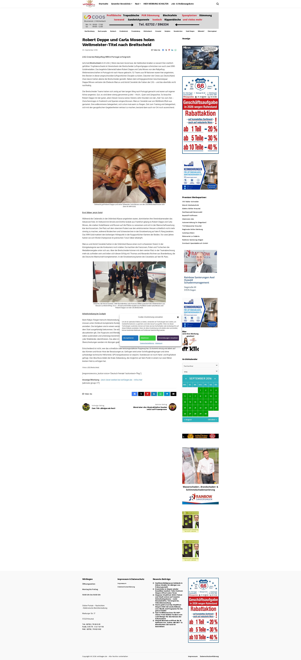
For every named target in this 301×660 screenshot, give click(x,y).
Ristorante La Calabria (190, 236)
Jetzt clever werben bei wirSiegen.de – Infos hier (121, 380)
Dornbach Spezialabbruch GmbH (195, 243)
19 (185, 408)
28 (195, 414)
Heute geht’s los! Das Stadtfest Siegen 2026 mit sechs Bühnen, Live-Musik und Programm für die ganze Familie (168, 608)
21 (195, 408)
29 (200, 414)
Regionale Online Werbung (192, 229)
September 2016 (200, 378)
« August (188, 419)
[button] (178, 317)
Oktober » (212, 419)
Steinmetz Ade (188, 219)
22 (200, 408)
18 (216, 402)
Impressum (158, 343)
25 (216, 408)
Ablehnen (145, 338)
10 (211, 396)
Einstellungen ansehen (168, 338)
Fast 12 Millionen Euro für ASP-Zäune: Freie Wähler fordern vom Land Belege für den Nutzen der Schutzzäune (168, 615)
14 (195, 402)
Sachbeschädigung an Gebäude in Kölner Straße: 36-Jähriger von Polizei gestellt (168, 585)
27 (190, 414)
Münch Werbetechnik (190, 205)
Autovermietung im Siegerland (194, 222)
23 (206, 408)
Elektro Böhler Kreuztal (191, 208)
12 (185, 402)
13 (190, 402)
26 (185, 414)
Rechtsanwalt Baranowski (192, 212)
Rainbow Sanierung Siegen (192, 240)
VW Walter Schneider (190, 202)
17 (211, 402)
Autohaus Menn (188, 233)
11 (216, 396)
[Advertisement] (129, 128)
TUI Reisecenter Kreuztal (191, 226)
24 (211, 408)
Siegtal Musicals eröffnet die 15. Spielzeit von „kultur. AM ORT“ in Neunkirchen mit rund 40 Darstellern (168, 623)
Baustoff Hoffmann (189, 215)
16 (205, 402)
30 (206, 414)
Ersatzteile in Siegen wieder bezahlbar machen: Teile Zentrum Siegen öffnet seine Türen (169, 591)
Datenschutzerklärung (147, 343)
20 (190, 408)
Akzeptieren (128, 338)
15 (200, 402)
